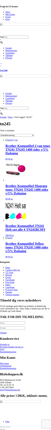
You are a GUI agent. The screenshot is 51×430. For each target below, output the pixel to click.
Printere (8, 292)
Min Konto (10, 14)
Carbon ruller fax (12, 270)
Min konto (4, 363)
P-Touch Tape (11, 290)
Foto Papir (9, 282)
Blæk (7, 267)
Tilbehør (9, 55)
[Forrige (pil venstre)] (1, 429)
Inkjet (7, 285)
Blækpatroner (11, 50)
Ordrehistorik (5, 366)
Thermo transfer (12, 295)
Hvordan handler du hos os (11, 347)
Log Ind (3, 70)
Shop (7, 12)
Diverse (8, 58)
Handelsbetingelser (8, 352)
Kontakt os (4, 344)
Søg (1, 37)
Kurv (7, 19)
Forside (8, 48)
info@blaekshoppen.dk (10, 390)
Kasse (8, 17)
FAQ (2, 349)
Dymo (8, 277)
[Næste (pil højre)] (4, 429)
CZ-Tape (9, 272)
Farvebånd (10, 280)
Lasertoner (10, 53)
